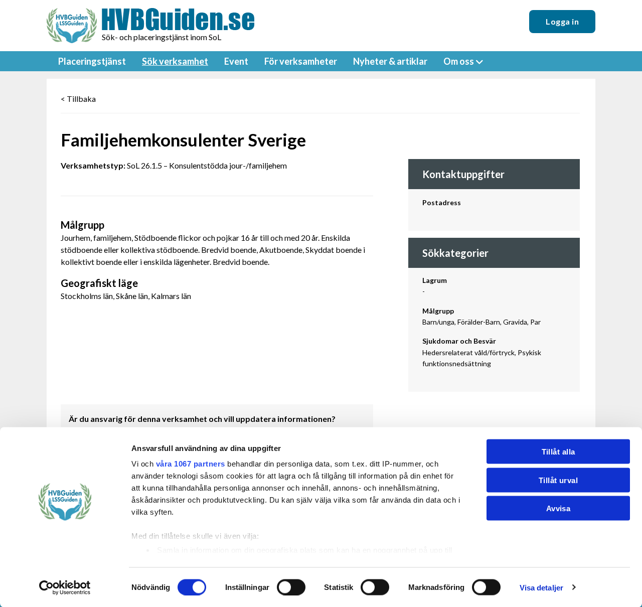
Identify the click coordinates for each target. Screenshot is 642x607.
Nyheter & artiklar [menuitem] (390, 61)
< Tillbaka (78, 98)
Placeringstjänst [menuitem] (92, 61)
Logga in (562, 21)
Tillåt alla (558, 451)
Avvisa (558, 508)
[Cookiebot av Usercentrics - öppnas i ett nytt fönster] (65, 587)
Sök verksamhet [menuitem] (175, 61)
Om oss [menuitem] (458, 61)
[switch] (291, 587)
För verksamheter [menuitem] (300, 61)
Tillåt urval (558, 480)
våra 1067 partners (190, 464)
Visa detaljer (541, 587)
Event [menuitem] (236, 61)
